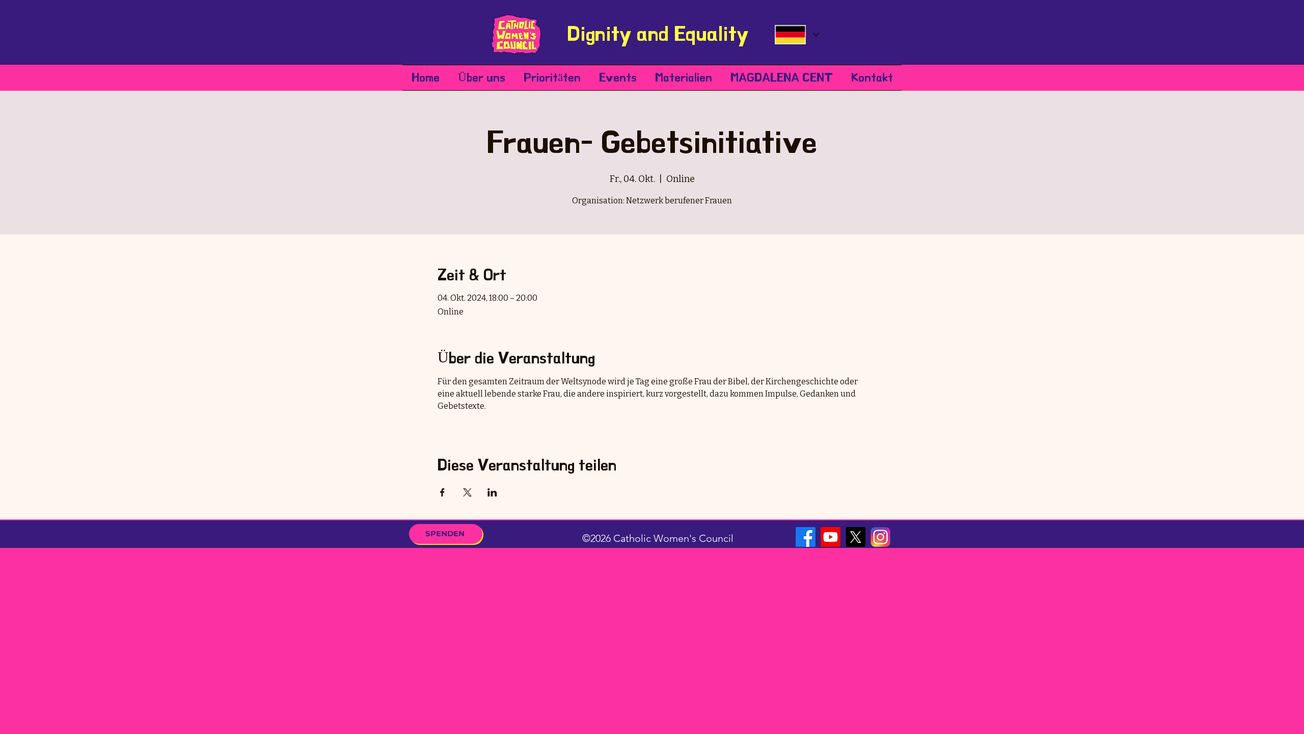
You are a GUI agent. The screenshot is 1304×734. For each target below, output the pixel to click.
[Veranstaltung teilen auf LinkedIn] (492, 492)
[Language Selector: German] (797, 34)
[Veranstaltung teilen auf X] (467, 492)
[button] (481, 77)
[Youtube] (830, 537)
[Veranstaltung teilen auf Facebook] (442, 492)
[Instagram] (880, 537)
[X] (855, 537)
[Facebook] (806, 537)
